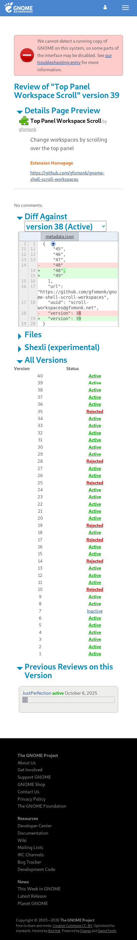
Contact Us (29, 791)
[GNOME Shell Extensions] (18, 8)
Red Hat (54, 931)
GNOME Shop (31, 784)
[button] (105, 6)
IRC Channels (31, 854)
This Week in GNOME (39, 888)
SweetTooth (107, 931)
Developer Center (35, 825)
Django (85, 931)
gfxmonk (27, 129)
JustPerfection (36, 693)
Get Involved (30, 769)
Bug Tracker (29, 862)
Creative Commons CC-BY (72, 926)
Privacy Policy (32, 799)
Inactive (95, 611)
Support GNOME (34, 777)
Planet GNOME (33, 903)
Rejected (94, 411)
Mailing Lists (30, 847)
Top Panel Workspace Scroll (65, 120)
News (23, 881)
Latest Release (32, 896)
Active (95, 375)
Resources (28, 818)
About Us (27, 762)
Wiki (22, 840)
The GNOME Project (38, 755)
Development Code (36, 869)
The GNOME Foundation (42, 806)
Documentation (33, 833)
